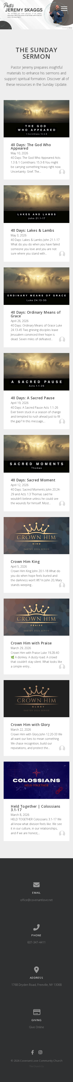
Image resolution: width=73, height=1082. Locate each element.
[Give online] (36, 1012)
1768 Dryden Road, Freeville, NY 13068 (36, 985)
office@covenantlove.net (36, 900)
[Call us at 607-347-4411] (36, 927)
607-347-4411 (36, 942)
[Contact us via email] (36, 885)
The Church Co (36, 1066)
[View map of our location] (36, 970)
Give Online (36, 1027)
